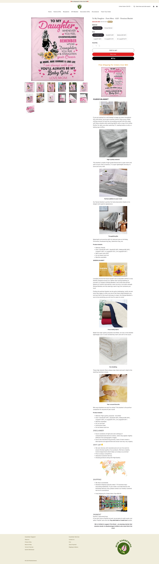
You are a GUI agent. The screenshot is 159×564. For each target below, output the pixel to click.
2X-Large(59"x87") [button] (122, 39)
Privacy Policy (28, 542)
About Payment (73, 544)
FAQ (70, 542)
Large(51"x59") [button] (97, 39)
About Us (27, 539)
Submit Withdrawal (29, 549)
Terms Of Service (29, 547)
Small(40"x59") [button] (110, 35)
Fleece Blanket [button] (97, 28)
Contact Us (71, 539)
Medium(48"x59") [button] (121, 35)
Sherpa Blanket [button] (108, 28)
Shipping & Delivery (73, 547)
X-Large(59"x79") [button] (109, 39)
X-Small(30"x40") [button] (98, 35)
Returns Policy (28, 544)
